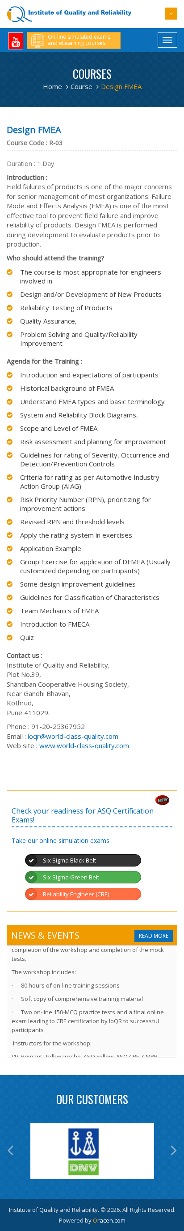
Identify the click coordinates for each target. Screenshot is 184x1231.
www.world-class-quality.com (84, 745)
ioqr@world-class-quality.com (73, 736)
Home (52, 86)
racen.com (109, 1220)
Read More (153, 935)
